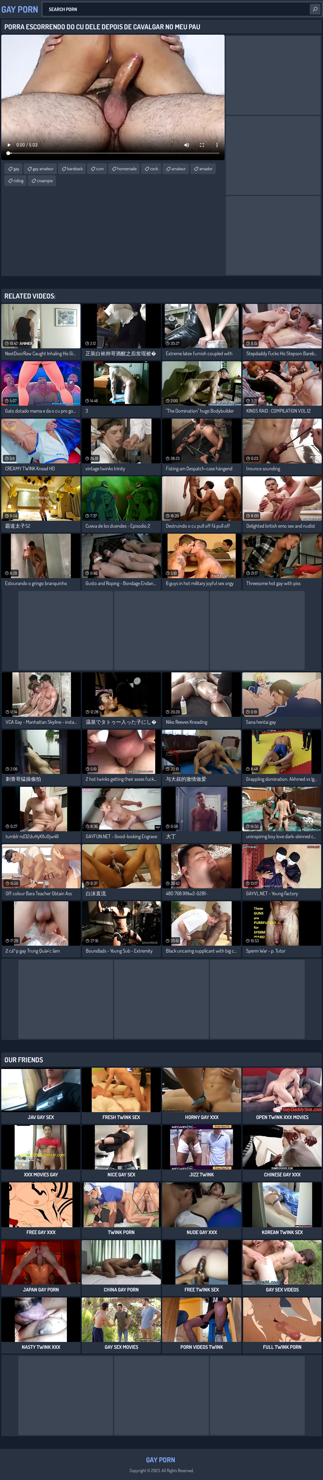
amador (206, 168)
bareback (75, 168)
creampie (45, 180)
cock (154, 168)
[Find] (315, 9)
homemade (127, 168)
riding (18, 180)
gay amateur (43, 168)
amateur (179, 168)
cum (100, 168)
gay (16, 168)
